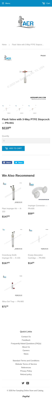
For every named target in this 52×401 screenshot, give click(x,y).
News (26, 354)
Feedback (26, 340)
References (26, 367)
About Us (26, 347)
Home (4, 45)
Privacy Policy (26, 371)
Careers (26, 350)
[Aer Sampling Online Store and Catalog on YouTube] (27, 383)
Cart (48, 3)
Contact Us (26, 337)
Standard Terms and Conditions (26, 361)
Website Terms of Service (26, 364)
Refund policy (26, 374)
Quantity (5, 136)
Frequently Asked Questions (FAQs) (26, 343)
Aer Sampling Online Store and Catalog (28, 391)
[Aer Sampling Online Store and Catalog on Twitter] (23, 383)
